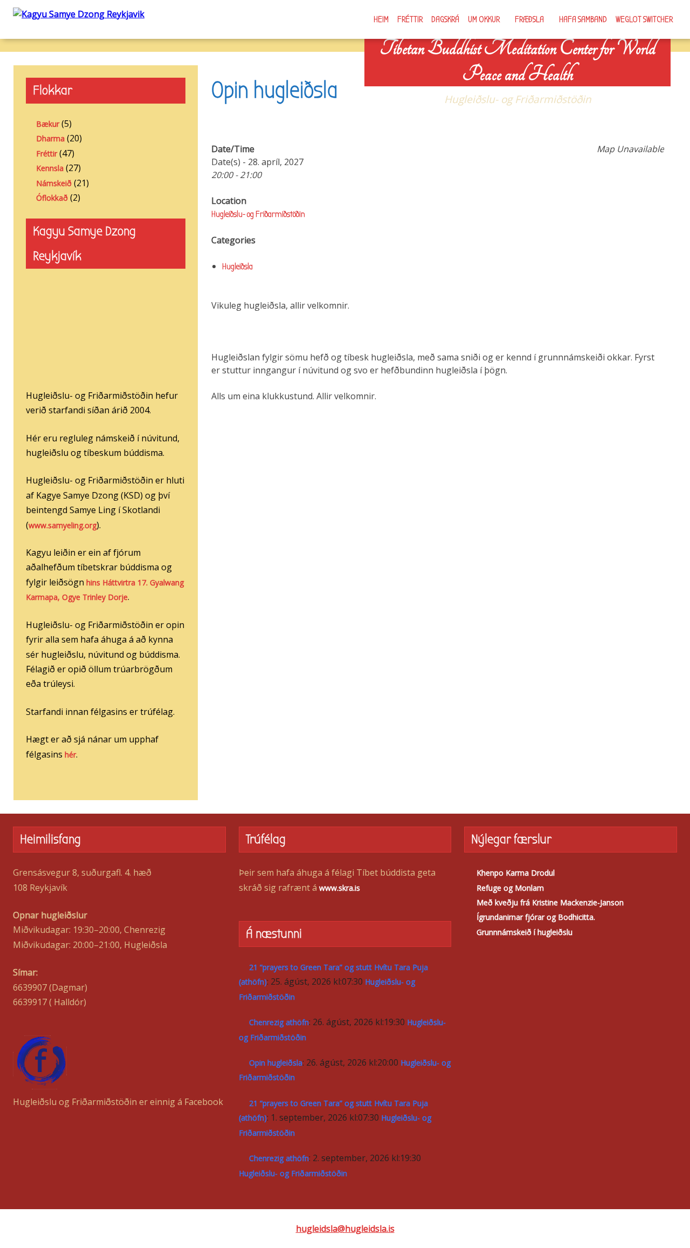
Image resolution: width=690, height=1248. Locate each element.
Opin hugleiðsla (275, 1063)
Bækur (47, 124)
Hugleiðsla (237, 266)
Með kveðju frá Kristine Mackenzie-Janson (550, 902)
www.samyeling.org (62, 525)
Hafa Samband (583, 19)
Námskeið (54, 183)
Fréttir (410, 19)
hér (70, 754)
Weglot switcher (644, 19)
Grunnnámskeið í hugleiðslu (524, 932)
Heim (381, 19)
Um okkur (484, 19)
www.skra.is (339, 888)
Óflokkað (52, 198)
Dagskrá (445, 19)
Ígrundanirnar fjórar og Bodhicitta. (536, 917)
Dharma (50, 138)
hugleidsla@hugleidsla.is (345, 1229)
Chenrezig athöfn (279, 1022)
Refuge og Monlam (510, 888)
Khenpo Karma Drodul (516, 873)
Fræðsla (529, 19)
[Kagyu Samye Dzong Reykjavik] (78, 13)
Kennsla (50, 168)
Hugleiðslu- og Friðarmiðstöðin (258, 214)
